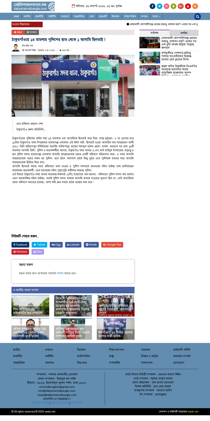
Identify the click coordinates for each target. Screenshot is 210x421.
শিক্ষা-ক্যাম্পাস (116, 350)
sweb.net (193, 411)
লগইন (60, 273)
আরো (155, 16)
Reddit (92, 244)
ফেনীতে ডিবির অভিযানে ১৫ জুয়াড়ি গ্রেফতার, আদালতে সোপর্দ (115, 309)
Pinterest (21, 251)
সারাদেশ (65, 16)
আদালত (49, 362)
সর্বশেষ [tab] (154, 33)
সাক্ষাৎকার (147, 362)
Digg (58, 244)
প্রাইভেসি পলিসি (40, 403)
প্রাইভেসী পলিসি (181, 350)
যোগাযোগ (178, 362)
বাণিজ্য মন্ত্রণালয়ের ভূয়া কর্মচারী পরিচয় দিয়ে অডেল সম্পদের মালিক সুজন (73, 332)
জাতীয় (27, 16)
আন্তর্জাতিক (79, 16)
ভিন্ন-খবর (82, 362)
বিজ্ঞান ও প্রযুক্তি (149, 356)
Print (39, 251)
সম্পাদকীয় (114, 362)
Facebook (21, 244)
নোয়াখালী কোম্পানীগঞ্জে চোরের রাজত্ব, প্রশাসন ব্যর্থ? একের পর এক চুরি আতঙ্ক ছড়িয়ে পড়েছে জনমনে (179, 42)
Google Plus (114, 244)
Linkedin (74, 244)
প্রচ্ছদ (16, 16)
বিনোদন (115, 16)
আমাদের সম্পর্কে (181, 356)
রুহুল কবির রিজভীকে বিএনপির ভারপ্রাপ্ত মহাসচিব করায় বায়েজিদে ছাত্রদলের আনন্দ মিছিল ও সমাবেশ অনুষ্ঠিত (179, 71)
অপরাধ (144, 16)
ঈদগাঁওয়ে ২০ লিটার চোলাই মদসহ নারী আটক (115, 334)
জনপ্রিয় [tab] (184, 33)
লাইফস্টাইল (130, 16)
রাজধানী (103, 16)
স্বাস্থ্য (111, 356)
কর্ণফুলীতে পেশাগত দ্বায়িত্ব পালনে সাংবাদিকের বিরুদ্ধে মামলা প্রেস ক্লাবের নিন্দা (176, 56)
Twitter (40, 244)
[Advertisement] (73, 212)
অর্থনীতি (52, 16)
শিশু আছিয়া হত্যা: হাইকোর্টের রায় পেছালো (27, 311)
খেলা (91, 16)
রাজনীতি (39, 16)
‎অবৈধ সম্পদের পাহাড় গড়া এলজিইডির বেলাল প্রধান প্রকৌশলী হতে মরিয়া (29, 332)
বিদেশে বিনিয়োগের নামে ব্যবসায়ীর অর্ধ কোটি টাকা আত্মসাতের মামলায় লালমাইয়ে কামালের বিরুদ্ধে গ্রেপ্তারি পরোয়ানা (72, 305)
